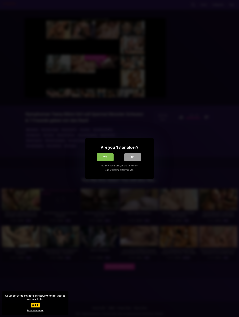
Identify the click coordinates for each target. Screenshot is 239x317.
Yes (105, 157)
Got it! (35, 305)
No (132, 157)
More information (35, 310)
